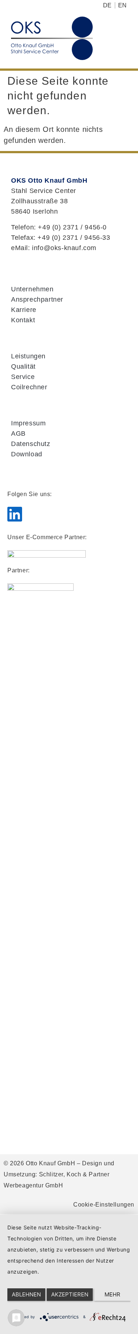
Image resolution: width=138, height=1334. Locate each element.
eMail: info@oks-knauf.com (53, 248)
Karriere (23, 309)
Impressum (28, 423)
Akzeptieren (69, 1294)
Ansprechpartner (37, 299)
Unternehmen (32, 289)
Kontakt (23, 320)
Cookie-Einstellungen (103, 1204)
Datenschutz (30, 443)
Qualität (23, 366)
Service (23, 376)
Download (26, 454)
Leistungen (28, 356)
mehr (112, 1294)
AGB (18, 433)
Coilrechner (29, 387)
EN (122, 5)
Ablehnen (26, 1294)
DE (107, 5)
